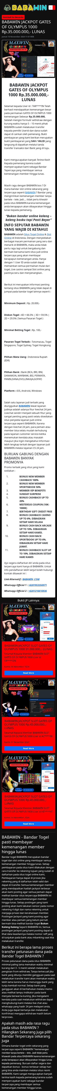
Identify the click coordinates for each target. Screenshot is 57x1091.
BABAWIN (30, 192)
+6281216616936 (37, 591)
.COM (36, 579)
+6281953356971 (37, 585)
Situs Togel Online (34, 234)
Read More (28, 672)
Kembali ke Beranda (13, 17)
